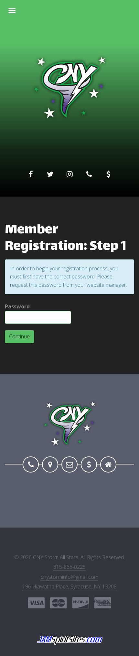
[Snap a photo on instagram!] (69, 174)
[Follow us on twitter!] (50, 174)
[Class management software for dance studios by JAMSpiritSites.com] (69, 640)
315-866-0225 (69, 566)
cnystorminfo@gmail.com (69, 576)
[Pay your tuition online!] (108, 174)
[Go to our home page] (108, 464)
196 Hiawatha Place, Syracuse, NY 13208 (69, 586)
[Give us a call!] (89, 174)
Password (17, 306)
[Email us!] (69, 464)
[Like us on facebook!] (31, 174)
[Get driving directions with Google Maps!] (50, 464)
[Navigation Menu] (12, 10)
